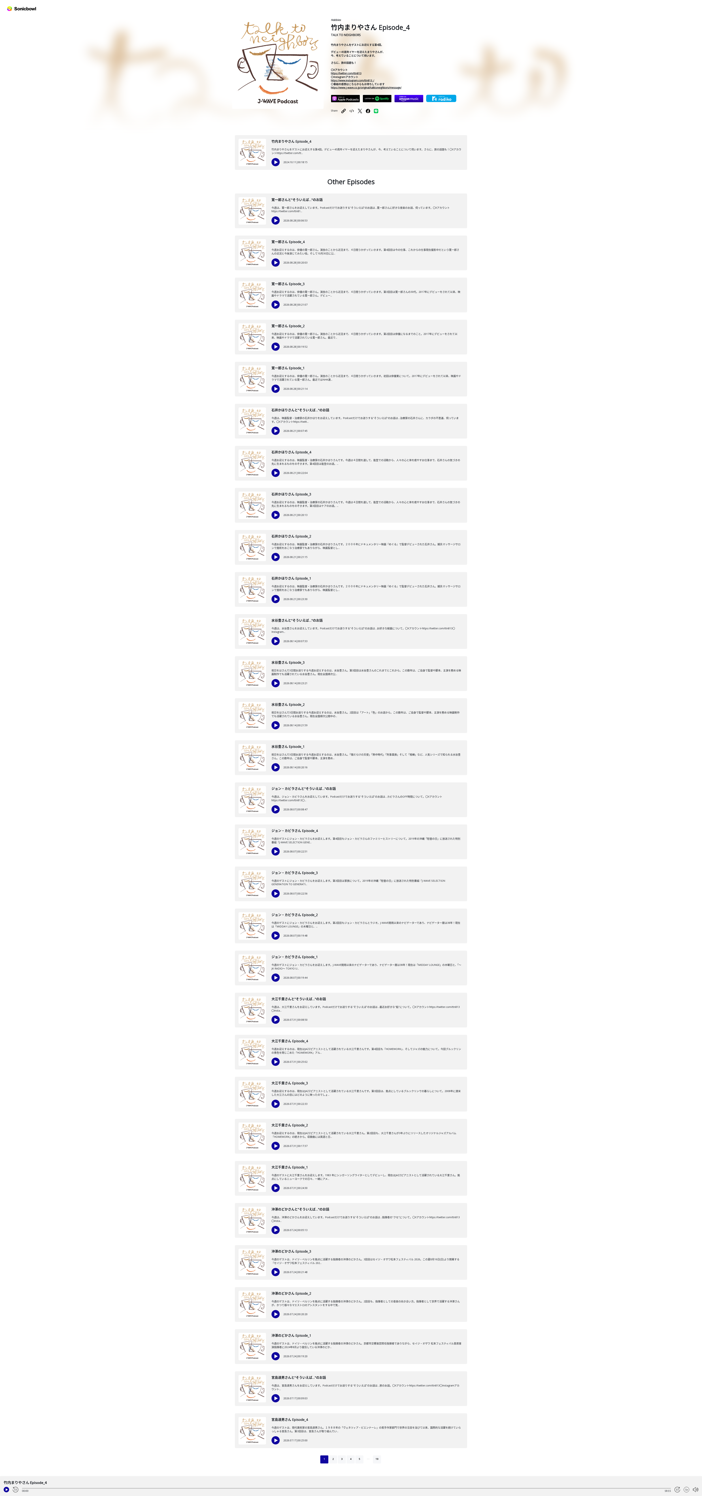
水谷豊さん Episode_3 (288, 662)
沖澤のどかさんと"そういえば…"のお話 (300, 1209)
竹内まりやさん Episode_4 (291, 141)
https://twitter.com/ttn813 (346, 73)
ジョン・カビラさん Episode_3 (294, 873)
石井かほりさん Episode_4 (291, 452)
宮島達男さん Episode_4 (289, 1419)
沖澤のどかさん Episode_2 (291, 1293)
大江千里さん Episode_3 (289, 1083)
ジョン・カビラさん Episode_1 (294, 957)
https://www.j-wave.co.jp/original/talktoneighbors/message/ (366, 87)
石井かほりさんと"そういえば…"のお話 (300, 410)
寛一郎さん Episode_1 (288, 368)
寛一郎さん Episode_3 (288, 284)
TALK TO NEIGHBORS (346, 35)
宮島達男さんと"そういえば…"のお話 (298, 1377)
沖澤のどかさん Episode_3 (291, 1251)
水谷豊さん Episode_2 (288, 704)
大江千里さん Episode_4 (289, 1041)
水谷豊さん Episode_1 (288, 746)
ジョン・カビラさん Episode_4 (294, 830)
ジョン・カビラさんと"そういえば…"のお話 (303, 788)
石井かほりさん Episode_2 (291, 536)
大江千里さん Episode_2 (289, 1125)
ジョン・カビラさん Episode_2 (294, 915)
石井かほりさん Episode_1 (291, 578)
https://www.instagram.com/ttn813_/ (352, 80)
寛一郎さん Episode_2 (288, 326)
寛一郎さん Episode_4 (288, 242)
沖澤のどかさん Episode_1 (291, 1335)
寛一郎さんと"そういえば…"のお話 (297, 200)
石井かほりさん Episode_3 (291, 494)
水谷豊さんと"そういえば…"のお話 (297, 620)
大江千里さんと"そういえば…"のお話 (298, 999)
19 (377, 1459)
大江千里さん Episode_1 (289, 1167)
